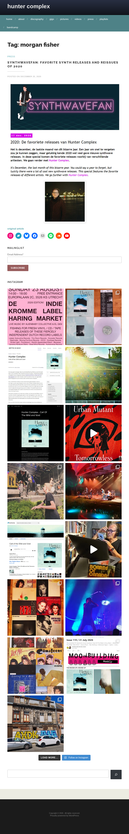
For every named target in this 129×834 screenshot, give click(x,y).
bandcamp (12, 27)
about (21, 19)
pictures (64, 19)
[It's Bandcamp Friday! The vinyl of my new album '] (35, 549)
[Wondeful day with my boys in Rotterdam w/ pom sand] (35, 607)
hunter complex (28, 6)
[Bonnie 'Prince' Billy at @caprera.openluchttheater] (93, 491)
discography (37, 19)
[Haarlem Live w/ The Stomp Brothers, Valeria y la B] (93, 375)
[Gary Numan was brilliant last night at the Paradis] (93, 607)
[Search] (116, 774)
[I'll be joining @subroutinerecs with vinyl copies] (35, 317)
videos (78, 19)
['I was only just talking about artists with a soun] (93, 665)
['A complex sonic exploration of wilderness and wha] (35, 433)
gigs (52, 19)
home (9, 19)
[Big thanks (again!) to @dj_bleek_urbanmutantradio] (93, 433)
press (91, 19)
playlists (104, 19)
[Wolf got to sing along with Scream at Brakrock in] (35, 491)
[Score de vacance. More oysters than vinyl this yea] (35, 665)
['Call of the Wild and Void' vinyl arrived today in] (93, 317)
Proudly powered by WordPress (64, 815)
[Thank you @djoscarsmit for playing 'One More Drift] (93, 549)
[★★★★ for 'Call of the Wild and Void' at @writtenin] (35, 375)
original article (15, 228)
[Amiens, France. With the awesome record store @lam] (35, 724)
